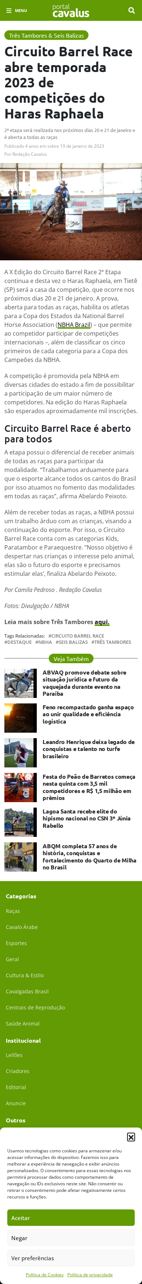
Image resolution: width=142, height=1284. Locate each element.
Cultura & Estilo (25, 975)
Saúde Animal (23, 1023)
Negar (19, 1238)
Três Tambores (112, 642)
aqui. (102, 622)
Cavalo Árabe (22, 927)
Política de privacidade (90, 1275)
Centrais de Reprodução (35, 1007)
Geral (12, 959)
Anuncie (16, 1103)
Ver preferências (32, 1258)
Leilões (14, 1054)
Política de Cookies (45, 1275)
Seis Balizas (73, 642)
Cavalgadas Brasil (27, 991)
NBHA (45, 642)
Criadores (17, 1071)
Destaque (19, 642)
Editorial (16, 1087)
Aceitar (20, 1217)
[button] (131, 1136)
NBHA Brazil (74, 325)
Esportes (16, 943)
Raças (13, 910)
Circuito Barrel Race (77, 636)
